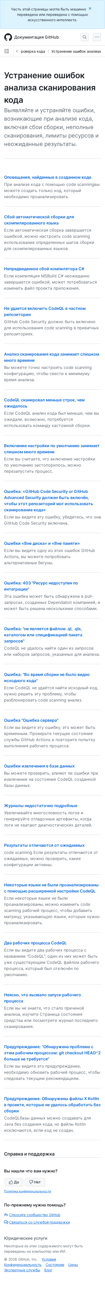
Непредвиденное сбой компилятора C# (44, 268)
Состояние (55, 1264)
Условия (49, 1259)
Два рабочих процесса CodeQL (35, 942)
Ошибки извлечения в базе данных (39, 765)
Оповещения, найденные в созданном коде (47, 177)
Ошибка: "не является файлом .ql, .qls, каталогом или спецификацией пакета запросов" (43, 634)
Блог (48, 1270)
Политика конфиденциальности (27, 1191)
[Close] (90, 8)
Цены (73, 1264)
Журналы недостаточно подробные (40, 805)
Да (16, 1182)
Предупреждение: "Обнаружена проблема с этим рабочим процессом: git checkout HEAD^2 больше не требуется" (52, 1052)
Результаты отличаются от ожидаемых (44, 845)
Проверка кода (31, 51)
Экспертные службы (22, 1270)
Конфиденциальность (23, 1264)
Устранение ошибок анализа (76, 51)
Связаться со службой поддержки (39, 1222)
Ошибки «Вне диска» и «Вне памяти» (42, 543)
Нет (37, 1182)
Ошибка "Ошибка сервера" (31, 720)
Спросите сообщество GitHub (34, 1215)
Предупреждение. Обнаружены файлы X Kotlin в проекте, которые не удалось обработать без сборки (52, 1104)
